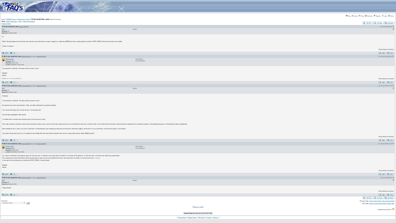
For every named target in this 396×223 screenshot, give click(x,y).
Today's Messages (11, 21)
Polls (20, 21)
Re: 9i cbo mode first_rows (12, 56)
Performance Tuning (24, 19)
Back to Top (198, 207)
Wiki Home (201, 217)
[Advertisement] (210, 6)
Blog (349, 16)
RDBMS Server (11, 19)
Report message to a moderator (386, 49)
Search (355, 16)
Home (392, 16)
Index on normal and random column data (381, 203)
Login (385, 16)
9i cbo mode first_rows (11, 26)
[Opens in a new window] (393, 29)
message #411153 (26, 177)
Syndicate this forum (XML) (384, 209)
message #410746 (26, 143)
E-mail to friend (6, 23)
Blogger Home (192, 217)
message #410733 (26, 56)
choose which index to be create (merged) (381, 201)
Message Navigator (29, 21)
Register (378, 16)
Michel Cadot (10, 59)
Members (370, 16)
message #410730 (23, 26)
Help (362, 16)
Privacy (215, 217)
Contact (209, 217)
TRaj (3, 29)
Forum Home (182, 217)
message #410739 (26, 85)
